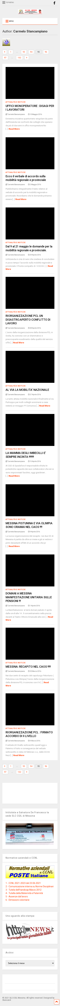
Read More (14, 129)
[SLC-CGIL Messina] (30, 12)
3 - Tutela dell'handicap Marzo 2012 (23, 890)
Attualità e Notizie (16, 102)
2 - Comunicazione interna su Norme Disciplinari (30, 886)
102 (19, 58)
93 (24, 52)
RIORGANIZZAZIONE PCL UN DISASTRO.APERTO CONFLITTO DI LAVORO (28, 319)
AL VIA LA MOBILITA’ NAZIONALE (27, 389)
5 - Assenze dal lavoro (17, 896)
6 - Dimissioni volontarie (17, 900)
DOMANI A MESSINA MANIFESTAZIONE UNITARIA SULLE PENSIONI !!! (29, 597)
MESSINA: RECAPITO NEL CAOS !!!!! (28, 666)
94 (31, 52)
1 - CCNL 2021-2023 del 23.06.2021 (23, 883)
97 (5, 58)
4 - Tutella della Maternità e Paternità (24, 893)
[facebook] (54, 3)
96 (46, 52)
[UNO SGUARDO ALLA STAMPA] (30, 939)
